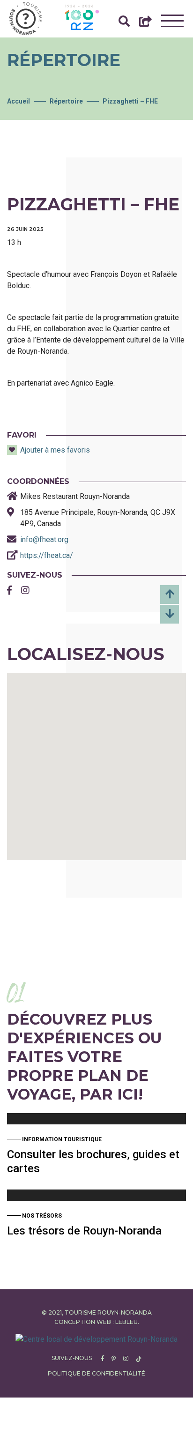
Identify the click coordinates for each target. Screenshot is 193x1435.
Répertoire (66, 101)
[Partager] (145, 23)
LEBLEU (126, 1321)
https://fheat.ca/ (46, 555)
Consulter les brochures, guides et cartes (93, 1161)
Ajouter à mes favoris (55, 450)
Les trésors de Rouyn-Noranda (84, 1230)
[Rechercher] (124, 23)
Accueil (18, 101)
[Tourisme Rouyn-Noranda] (25, 18)
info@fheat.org (44, 539)
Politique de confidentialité (96, 1373)
